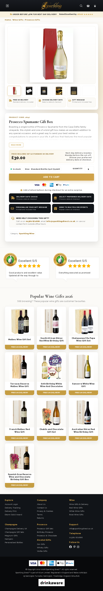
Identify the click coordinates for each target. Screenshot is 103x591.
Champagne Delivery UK (16, 528)
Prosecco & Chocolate (47, 535)
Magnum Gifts (11, 535)
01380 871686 (33, 221)
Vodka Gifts (42, 551)
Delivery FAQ (10, 511)
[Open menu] (8, 6)
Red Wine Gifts (76, 508)
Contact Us (42, 508)
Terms (40, 514)
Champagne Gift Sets (14, 532)
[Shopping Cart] (88, 5)
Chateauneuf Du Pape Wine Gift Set (83, 339)
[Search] (81, 5)
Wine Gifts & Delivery (78, 504)
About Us (41, 504)
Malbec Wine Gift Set (19, 339)
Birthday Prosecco (45, 532)
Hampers (9, 539)
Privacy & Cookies (45, 511)
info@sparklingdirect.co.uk (60, 221)
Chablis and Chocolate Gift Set (52, 430)
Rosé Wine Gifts (76, 514)
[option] (27, 267)
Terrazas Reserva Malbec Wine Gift (19, 385)
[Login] (95, 5)
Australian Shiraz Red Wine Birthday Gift (83, 430)
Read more (16, 145)
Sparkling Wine (26, 234)
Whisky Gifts (42, 547)
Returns (40, 518)
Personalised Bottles (14, 542)
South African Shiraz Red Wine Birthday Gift (51, 339)
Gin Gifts (41, 544)
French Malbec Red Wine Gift (19, 430)
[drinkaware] (51, 582)
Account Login (11, 504)
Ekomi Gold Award (13, 514)
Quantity (77, 169)
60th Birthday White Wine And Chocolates (51, 385)
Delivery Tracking (13, 508)
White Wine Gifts (76, 511)
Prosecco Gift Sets (45, 528)
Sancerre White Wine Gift (83, 385)
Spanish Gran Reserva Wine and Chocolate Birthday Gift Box (19, 477)
